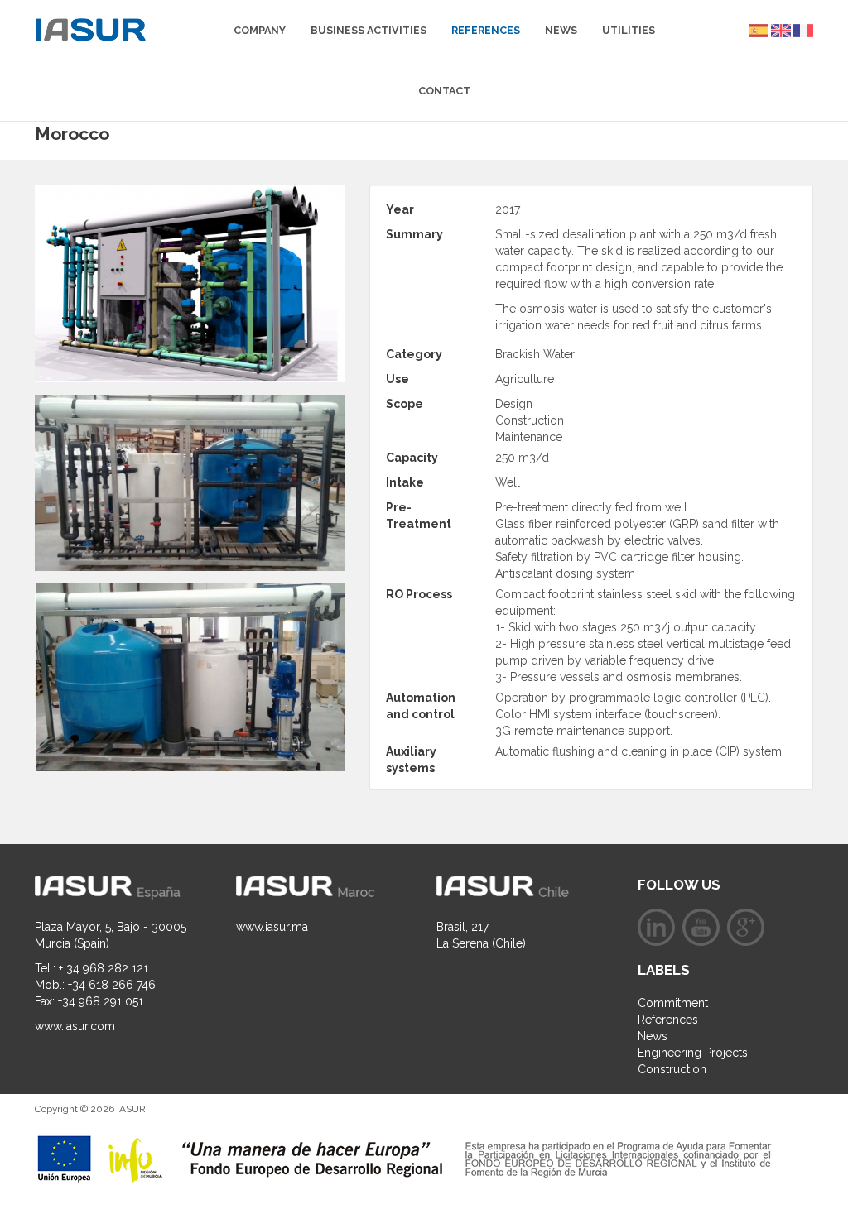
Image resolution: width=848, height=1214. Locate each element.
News (561, 30)
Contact (444, 90)
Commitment (673, 1003)
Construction (672, 1069)
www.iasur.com (75, 1026)
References (485, 30)
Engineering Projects (693, 1052)
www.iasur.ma (272, 926)
